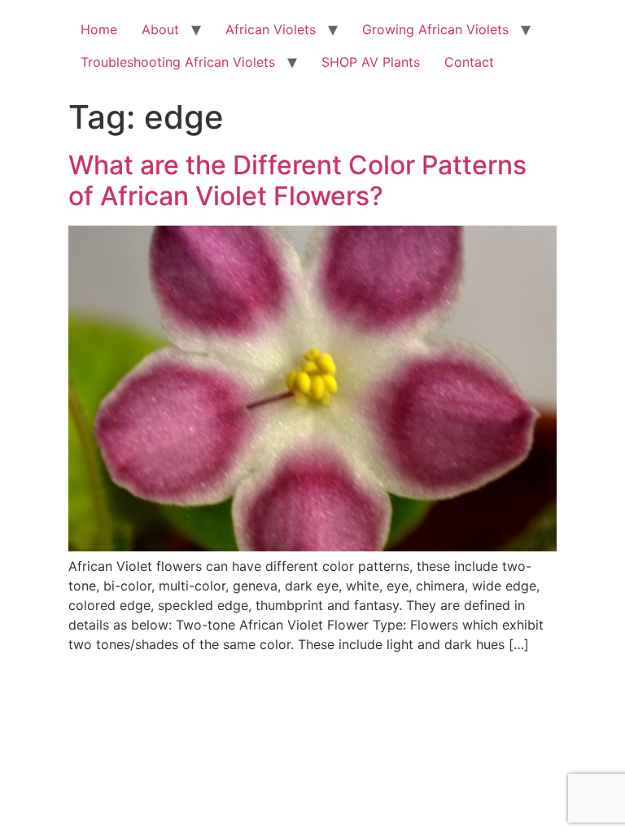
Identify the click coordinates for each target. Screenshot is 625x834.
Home (99, 29)
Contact (469, 62)
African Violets (270, 29)
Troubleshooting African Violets (178, 62)
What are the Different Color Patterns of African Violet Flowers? (297, 180)
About (160, 29)
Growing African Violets (435, 29)
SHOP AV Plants (370, 62)
